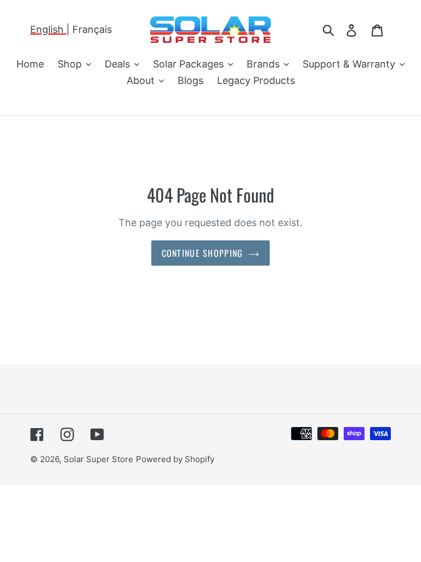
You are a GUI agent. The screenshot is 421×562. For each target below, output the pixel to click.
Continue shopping (202, 253)
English (48, 29)
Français (92, 29)
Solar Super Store (98, 459)
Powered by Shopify (175, 459)
